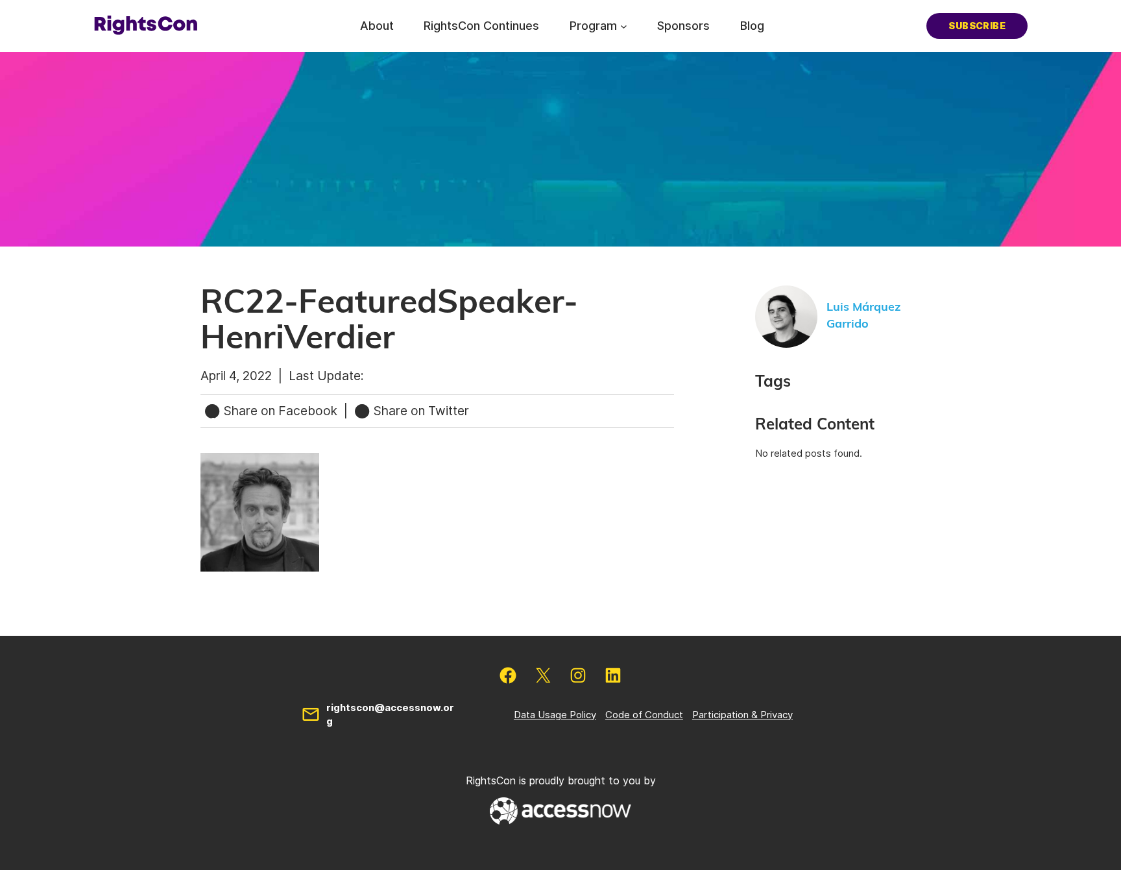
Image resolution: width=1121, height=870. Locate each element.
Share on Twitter (419, 410)
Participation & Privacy (742, 714)
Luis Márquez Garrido (863, 316)
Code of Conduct (644, 714)
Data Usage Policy (555, 714)
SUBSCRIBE (977, 25)
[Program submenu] (623, 25)
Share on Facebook (281, 410)
